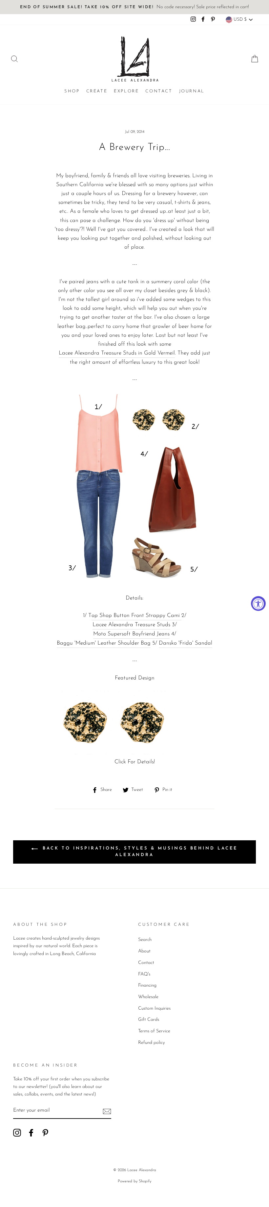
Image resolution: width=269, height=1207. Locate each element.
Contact (158, 91)
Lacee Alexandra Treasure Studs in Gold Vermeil (117, 353)
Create (97, 91)
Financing (147, 985)
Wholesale (148, 997)
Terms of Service (154, 1031)
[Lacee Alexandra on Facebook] (31, 1133)
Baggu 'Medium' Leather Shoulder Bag (104, 643)
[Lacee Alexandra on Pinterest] (45, 1133)
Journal (192, 91)
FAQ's (144, 974)
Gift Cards (148, 1019)
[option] (134, 7)
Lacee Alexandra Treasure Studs (131, 625)
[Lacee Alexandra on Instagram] (17, 1133)
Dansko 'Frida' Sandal (185, 643)
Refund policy (151, 1042)
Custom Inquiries (154, 1008)
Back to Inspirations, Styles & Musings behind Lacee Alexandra (139, 852)
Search (145, 939)
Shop (71, 91)
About (144, 951)
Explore (126, 91)
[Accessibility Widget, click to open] (258, 603)
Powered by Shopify (134, 1181)
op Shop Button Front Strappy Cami (136, 615)
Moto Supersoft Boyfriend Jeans (131, 634)
